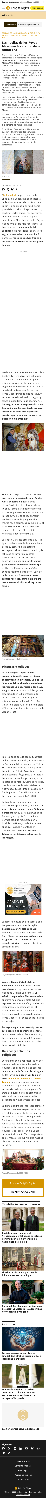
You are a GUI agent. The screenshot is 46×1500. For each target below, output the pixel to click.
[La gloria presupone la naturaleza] (23, 1415)
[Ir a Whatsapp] (38, 1448)
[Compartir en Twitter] (7, 189)
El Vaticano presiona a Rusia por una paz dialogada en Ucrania (30, 24)
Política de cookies (23, 1475)
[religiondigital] (23, 1488)
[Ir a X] (10, 1448)
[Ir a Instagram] (15, 1448)
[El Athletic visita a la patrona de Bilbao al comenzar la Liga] (23, 1259)
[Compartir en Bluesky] (12, 189)
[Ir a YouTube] (27, 1448)
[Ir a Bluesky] (33, 1448)
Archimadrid (9, 195)
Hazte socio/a (37, 8)
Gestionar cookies (23, 1495)
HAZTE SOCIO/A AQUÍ (23, 1192)
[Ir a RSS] (10, 1452)
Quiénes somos (23, 1461)
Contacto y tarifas (23, 1466)
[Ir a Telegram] (4, 1452)
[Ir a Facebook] (4, 1448)
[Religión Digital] (17, 8)
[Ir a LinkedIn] (21, 1448)
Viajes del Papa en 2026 (29, 2)
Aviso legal (23, 1470)
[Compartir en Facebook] (3, 189)
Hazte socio (23, 1479)
